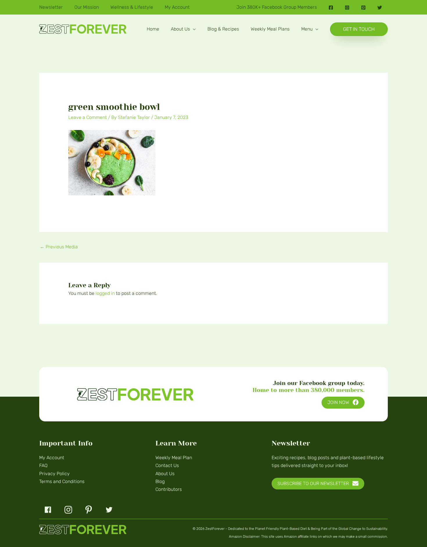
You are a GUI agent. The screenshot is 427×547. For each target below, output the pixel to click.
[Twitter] (379, 7)
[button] (193, 29)
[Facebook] (331, 7)
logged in (105, 293)
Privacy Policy (54, 473)
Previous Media (59, 247)
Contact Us (167, 465)
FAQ (43, 465)
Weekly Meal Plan (173, 457)
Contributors (168, 489)
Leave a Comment (87, 117)
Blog (160, 481)
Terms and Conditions (62, 481)
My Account (51, 457)
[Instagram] (347, 7)
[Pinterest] (363, 7)
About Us (165, 473)
